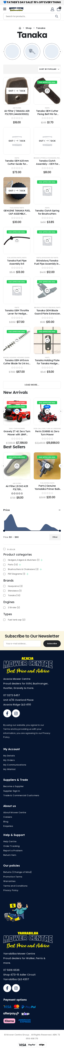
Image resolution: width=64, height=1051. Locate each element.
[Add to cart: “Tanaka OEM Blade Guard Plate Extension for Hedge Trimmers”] (47, 290)
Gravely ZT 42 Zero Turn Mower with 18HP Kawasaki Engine (16, 434)
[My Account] (52, 9)
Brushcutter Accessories (44, 307)
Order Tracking (11, 846)
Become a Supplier (13, 786)
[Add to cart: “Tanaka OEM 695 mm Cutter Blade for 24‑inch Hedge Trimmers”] (17, 340)
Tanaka (14, 595)
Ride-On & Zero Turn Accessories (47, 428)
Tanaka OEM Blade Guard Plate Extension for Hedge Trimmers (47, 313)
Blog (5, 821)
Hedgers (12, 357)
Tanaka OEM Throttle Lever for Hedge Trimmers (17, 313)
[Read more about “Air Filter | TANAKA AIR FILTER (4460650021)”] (17, 91)
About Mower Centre (14, 812)
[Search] (56, 16)
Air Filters (17, 108)
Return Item (9, 855)
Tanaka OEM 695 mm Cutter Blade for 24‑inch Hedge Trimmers (16, 363)
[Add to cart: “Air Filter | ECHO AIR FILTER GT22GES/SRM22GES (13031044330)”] (17, 466)
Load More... (32, 384)
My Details (9, 755)
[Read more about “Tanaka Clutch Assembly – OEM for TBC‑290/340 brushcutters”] (47, 140)
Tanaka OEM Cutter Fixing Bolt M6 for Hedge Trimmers (47, 114)
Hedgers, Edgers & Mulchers (28, 357)
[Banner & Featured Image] (12, 51)
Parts (47, 108)
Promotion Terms (12, 876)
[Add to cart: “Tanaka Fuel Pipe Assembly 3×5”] (17, 240)
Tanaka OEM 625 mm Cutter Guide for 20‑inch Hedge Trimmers (17, 165)
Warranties (9, 881)
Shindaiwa (15, 590)
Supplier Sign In (11, 791)
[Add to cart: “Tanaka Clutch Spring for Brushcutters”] (47, 190)
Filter (55, 537)
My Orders (9, 760)
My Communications (14, 764)
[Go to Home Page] (20, 28)
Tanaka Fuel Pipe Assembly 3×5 (16, 262)
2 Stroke (14, 607)
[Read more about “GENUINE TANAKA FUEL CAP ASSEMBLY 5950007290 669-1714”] (17, 190)
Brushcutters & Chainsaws (45, 158)
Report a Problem (12, 850)
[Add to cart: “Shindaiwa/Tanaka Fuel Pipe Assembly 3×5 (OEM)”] (47, 240)
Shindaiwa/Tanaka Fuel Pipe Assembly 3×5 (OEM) (47, 263)
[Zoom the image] (28, 659)
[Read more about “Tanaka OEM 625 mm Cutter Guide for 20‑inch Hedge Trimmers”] (17, 140)
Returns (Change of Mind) (17, 872)
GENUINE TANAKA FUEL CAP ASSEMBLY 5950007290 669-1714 (16, 213)
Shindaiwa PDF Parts (50, 257)
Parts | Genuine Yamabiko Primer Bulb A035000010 (47, 488)
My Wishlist (9, 769)
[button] (60, 51)
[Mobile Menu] (5, 9)
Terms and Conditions (15, 885)
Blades (6, 357)
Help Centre (9, 841)
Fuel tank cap (16, 619)
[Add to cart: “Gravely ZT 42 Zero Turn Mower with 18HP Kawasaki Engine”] (17, 411)
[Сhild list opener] (42, 560)
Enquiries (8, 826)
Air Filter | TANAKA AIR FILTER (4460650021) (17, 112)
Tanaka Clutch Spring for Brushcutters (47, 212)
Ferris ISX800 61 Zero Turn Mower (47, 433)
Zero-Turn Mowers (17, 428)
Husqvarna (15, 586)
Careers (7, 817)
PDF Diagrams (16, 573)
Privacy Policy (10, 890)
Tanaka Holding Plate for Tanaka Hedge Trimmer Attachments (47, 363)
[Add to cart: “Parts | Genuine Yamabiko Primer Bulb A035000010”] (47, 465)
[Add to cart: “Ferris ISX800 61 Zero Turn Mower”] (47, 411)
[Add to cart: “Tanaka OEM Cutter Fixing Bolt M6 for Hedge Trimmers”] (47, 91)
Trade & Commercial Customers (21, 795)
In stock (11, 549)
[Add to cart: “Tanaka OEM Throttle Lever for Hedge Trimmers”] (17, 290)
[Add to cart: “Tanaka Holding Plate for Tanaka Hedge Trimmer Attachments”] (47, 340)
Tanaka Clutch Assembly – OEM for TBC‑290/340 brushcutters (47, 165)
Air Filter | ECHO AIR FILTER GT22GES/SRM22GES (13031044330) (16, 491)
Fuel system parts (17, 208)
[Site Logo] (16, 9)
